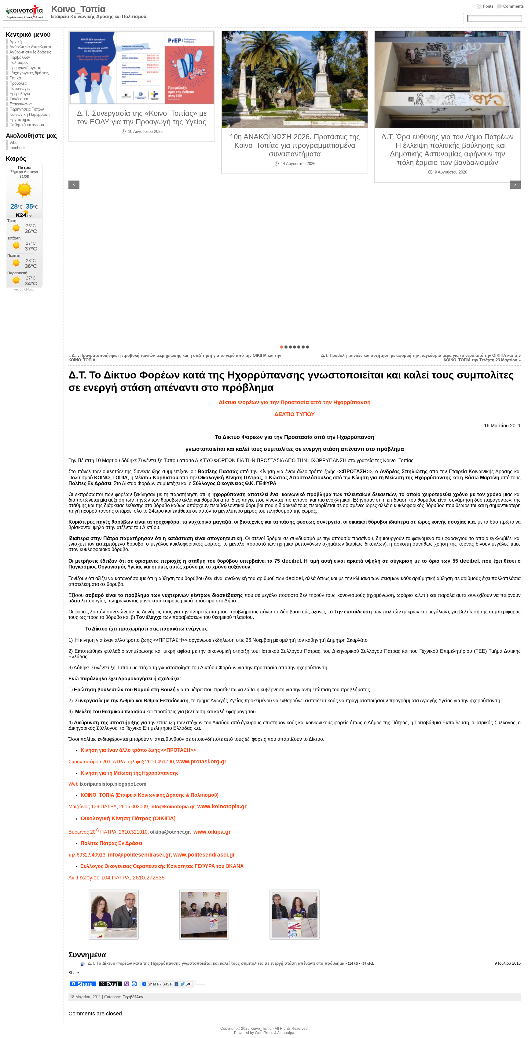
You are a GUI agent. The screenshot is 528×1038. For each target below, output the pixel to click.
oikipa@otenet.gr (170, 832)
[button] (281, 347)
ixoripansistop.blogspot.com (113, 784)
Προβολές (18, 83)
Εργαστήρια (20, 119)
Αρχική (15, 41)
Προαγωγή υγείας (25, 67)
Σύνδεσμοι (18, 99)
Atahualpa (285, 1033)
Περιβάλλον (19, 57)
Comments (513, 6)
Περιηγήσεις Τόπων (26, 109)
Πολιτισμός (18, 62)
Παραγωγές (19, 88)
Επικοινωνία (20, 104)
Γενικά (15, 78)
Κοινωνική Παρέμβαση (29, 114)
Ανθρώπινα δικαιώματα (30, 47)
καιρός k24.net (24, 289)
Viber (14, 142)
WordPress (264, 1033)
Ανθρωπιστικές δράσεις (30, 52)
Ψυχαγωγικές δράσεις (29, 73)
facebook (17, 147)
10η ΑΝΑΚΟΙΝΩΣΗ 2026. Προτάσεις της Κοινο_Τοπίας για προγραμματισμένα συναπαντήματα (142, 145)
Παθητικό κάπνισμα (26, 124)
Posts (488, 6)
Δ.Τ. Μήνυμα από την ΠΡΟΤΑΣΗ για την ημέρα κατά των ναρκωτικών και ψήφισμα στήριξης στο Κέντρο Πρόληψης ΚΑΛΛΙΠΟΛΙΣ (448, 128)
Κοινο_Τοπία (78, 9)
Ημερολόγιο (19, 93)
